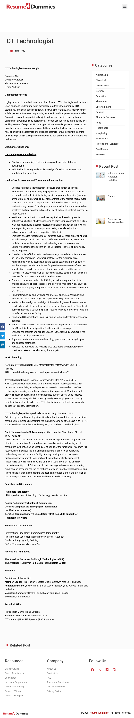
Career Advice (12, 668)
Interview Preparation (16, 682)
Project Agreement (56, 686)
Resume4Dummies (99, 712)
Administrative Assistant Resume (116, 176)
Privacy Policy (54, 691)
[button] (124, 6)
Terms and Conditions (58, 682)
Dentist (112, 196)
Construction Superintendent (116, 221)
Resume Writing (13, 691)
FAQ (49, 677)
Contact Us (52, 673)
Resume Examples (14, 695)
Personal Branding (14, 686)
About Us (51, 668)
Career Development (15, 673)
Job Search (10, 677)
